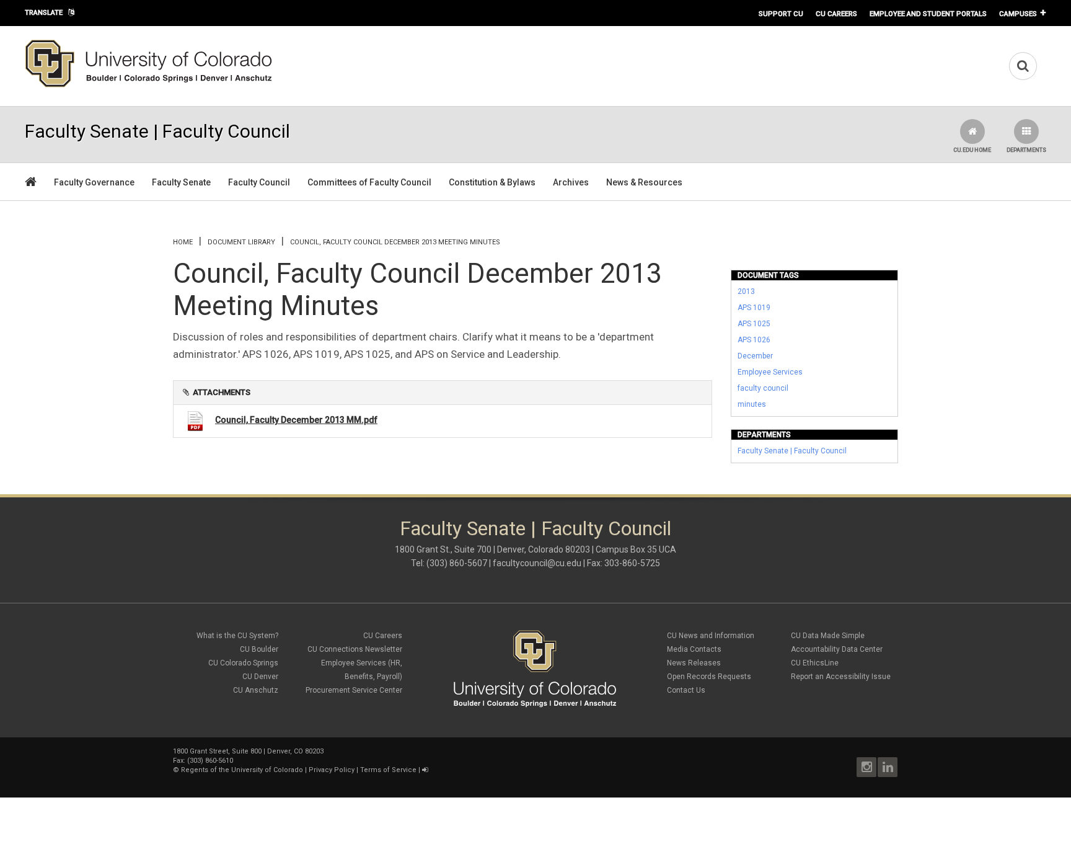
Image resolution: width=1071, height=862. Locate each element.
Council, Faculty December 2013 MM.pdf (296, 420)
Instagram (866, 767)
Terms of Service (388, 770)
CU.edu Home (972, 150)
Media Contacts (694, 649)
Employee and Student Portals (928, 13)
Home (183, 242)
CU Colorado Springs (243, 663)
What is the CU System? (237, 635)
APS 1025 (754, 323)
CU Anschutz (255, 690)
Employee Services (770, 372)
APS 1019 (754, 307)
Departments (1026, 150)
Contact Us (686, 690)
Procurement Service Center (354, 690)
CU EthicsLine (815, 663)
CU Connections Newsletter (354, 649)
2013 (746, 291)
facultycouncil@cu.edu (537, 563)
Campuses (1018, 13)
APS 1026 (754, 339)
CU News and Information (710, 635)
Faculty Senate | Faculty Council (792, 451)
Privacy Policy (332, 770)
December (755, 356)
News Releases (694, 663)
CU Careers (836, 13)
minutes (752, 404)
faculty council (763, 388)
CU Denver (260, 676)
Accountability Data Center (837, 649)
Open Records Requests (709, 676)
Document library (241, 242)
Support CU (781, 13)
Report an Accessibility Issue (841, 676)
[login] (425, 770)
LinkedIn (887, 767)
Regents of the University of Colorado (242, 770)
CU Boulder (259, 649)
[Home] (149, 85)
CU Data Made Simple (828, 635)
